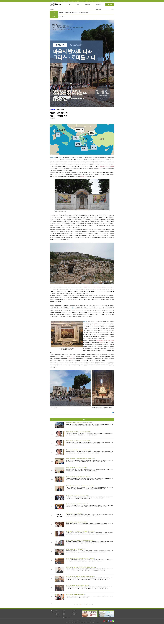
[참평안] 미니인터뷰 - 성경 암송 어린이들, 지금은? (75, 594)
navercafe (113, 621)
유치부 (64, 614)
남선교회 (57, 610)
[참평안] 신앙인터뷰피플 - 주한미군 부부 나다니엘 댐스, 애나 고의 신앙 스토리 (80, 458)
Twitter (112, 412)
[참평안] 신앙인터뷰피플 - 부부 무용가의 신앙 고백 (75, 549)
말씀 (78, 4)
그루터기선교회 (58, 614)
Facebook (113, 412)
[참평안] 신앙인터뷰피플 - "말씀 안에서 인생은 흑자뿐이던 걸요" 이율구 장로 (79, 576)
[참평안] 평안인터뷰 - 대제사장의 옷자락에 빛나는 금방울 (76, 522)
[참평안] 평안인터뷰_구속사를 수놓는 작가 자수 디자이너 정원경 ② (78, 440)
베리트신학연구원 (74, 613)
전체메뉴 (109, 4)
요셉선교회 (57, 613)
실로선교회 (57, 612)
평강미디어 (87, 4)
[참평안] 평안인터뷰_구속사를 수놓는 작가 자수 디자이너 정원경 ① (78, 431)
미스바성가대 (74, 610)
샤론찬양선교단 (74, 612)
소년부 (64, 610)
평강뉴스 (98, 4)
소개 (70, 4)
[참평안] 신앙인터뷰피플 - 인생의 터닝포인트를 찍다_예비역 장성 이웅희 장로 (80, 558)
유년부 (64, 613)
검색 (112, 9)
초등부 (64, 612)
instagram (111, 621)
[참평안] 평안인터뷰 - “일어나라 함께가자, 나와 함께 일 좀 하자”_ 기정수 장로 (80, 531)
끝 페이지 (91, 604)
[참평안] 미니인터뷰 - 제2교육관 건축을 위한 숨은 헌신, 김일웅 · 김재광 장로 (79, 540)
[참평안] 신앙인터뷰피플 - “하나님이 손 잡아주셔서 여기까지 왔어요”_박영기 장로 (80, 567)
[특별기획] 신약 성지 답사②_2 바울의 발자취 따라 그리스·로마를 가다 (74, 12)
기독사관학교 (74, 614)
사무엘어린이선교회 (66, 617)
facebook (109, 621)
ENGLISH (111, 0)
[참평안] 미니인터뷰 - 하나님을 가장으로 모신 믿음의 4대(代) (77, 495)
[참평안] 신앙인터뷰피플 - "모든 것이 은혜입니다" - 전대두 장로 (77, 585)
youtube (104, 621)
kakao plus (106, 621)
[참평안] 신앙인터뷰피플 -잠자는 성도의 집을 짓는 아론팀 (76, 467)
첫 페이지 (76, 604)
